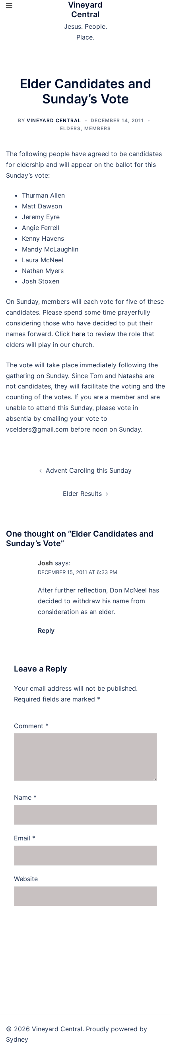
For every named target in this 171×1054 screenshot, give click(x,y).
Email (24, 838)
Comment (31, 726)
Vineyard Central (85, 9)
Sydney (17, 1039)
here (78, 334)
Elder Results (82, 493)
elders (70, 128)
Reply (46, 630)
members (97, 128)
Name (25, 797)
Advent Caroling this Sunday (89, 470)
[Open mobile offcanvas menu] (9, 5)
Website (26, 879)
